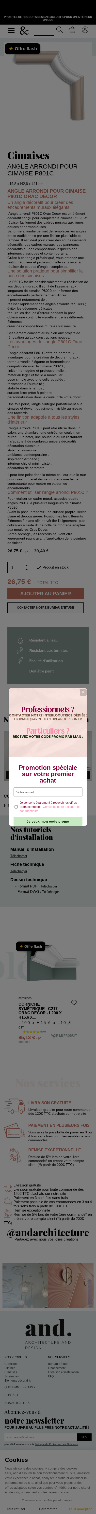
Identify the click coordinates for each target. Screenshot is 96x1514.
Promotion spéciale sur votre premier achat (48, 774)
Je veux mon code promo (48, 821)
